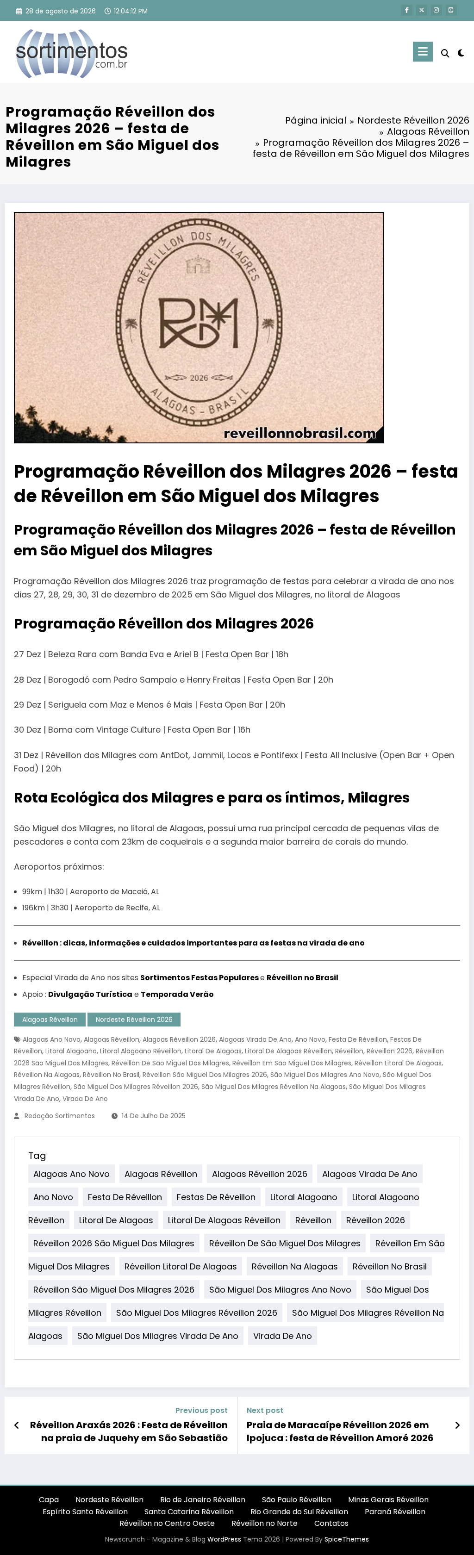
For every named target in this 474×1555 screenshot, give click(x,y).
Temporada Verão (177, 994)
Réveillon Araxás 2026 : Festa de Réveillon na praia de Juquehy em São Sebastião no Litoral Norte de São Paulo (129, 1431)
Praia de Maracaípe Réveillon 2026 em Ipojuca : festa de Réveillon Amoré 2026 (340, 1431)
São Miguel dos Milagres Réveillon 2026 (136, 1086)
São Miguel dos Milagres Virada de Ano (157, 1336)
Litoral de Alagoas (213, 1051)
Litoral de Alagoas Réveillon (288, 1051)
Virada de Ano (85, 1098)
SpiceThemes (346, 1539)
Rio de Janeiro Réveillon (202, 1499)
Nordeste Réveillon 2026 (134, 1019)
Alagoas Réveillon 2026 (179, 1039)
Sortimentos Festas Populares (199, 977)
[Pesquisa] (445, 53)
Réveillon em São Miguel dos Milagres (291, 1063)
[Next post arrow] (457, 1425)
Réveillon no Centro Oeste (167, 1523)
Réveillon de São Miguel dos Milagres (170, 1063)
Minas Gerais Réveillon (388, 1499)
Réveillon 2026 (389, 1051)
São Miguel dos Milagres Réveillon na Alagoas (273, 1086)
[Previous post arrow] (17, 1425)
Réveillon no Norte (264, 1523)
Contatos (331, 1523)
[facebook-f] (406, 10)
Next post (265, 1410)
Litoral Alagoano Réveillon (140, 1051)
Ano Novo (310, 1039)
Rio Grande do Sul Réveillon (299, 1511)
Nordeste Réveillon (109, 1499)
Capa (49, 1499)
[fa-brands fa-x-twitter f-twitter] (421, 10)
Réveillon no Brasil (302, 977)
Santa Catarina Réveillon (189, 1511)
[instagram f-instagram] (436, 10)
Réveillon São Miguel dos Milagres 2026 (205, 1074)
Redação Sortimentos (60, 1115)
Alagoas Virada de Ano (255, 1039)
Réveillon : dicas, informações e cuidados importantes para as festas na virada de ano (193, 943)
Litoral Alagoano (71, 1051)
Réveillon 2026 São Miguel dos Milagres (113, 1243)
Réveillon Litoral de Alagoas (398, 1063)
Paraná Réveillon (395, 1511)
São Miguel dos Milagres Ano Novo (325, 1074)
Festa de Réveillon (358, 1039)
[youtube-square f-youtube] (451, 10)
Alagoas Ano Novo (52, 1039)
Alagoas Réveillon (50, 1019)
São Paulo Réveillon (296, 1499)
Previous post (201, 1410)
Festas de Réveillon (216, 1197)
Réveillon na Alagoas (47, 1074)
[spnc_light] (461, 51)
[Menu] (423, 52)
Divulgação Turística (90, 994)
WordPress (224, 1539)
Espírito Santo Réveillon (85, 1511)
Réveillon (349, 1051)
